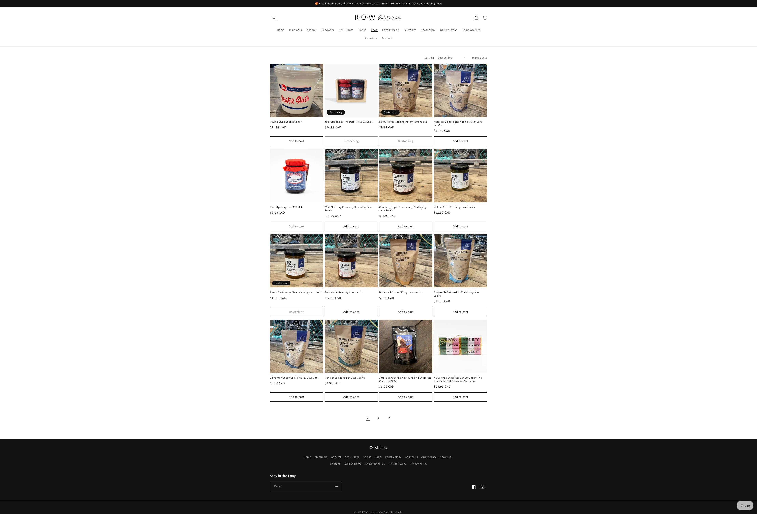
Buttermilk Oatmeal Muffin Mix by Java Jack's (456, 294)
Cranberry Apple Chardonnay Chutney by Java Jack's (402, 209)
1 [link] (368, 417)
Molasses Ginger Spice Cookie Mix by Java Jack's (458, 123)
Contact (335, 463)
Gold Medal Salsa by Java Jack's (344, 292)
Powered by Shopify (393, 512)
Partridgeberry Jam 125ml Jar (287, 207)
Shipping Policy (375, 463)
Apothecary (428, 457)
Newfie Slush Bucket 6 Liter (285, 121)
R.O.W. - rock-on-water (372, 512)
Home (307, 457)
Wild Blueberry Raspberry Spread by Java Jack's (348, 209)
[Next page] (389, 417)
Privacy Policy (418, 463)
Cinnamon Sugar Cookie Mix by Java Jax (293, 377)
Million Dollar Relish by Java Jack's (454, 207)
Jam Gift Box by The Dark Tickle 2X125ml (348, 121)
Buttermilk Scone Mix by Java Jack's (400, 292)
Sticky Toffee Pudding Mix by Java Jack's (403, 121)
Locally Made (393, 457)
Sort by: (429, 57)
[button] (274, 17)
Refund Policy (397, 463)
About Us (446, 457)
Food (378, 457)
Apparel (336, 457)
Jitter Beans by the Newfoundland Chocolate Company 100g (405, 379)
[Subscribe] (336, 486)
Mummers (321, 457)
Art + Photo (352, 457)
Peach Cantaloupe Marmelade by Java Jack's (296, 292)
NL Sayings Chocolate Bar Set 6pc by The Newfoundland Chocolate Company (458, 379)
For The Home (353, 463)
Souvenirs (411, 457)
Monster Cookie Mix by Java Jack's (345, 377)
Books (367, 457)
